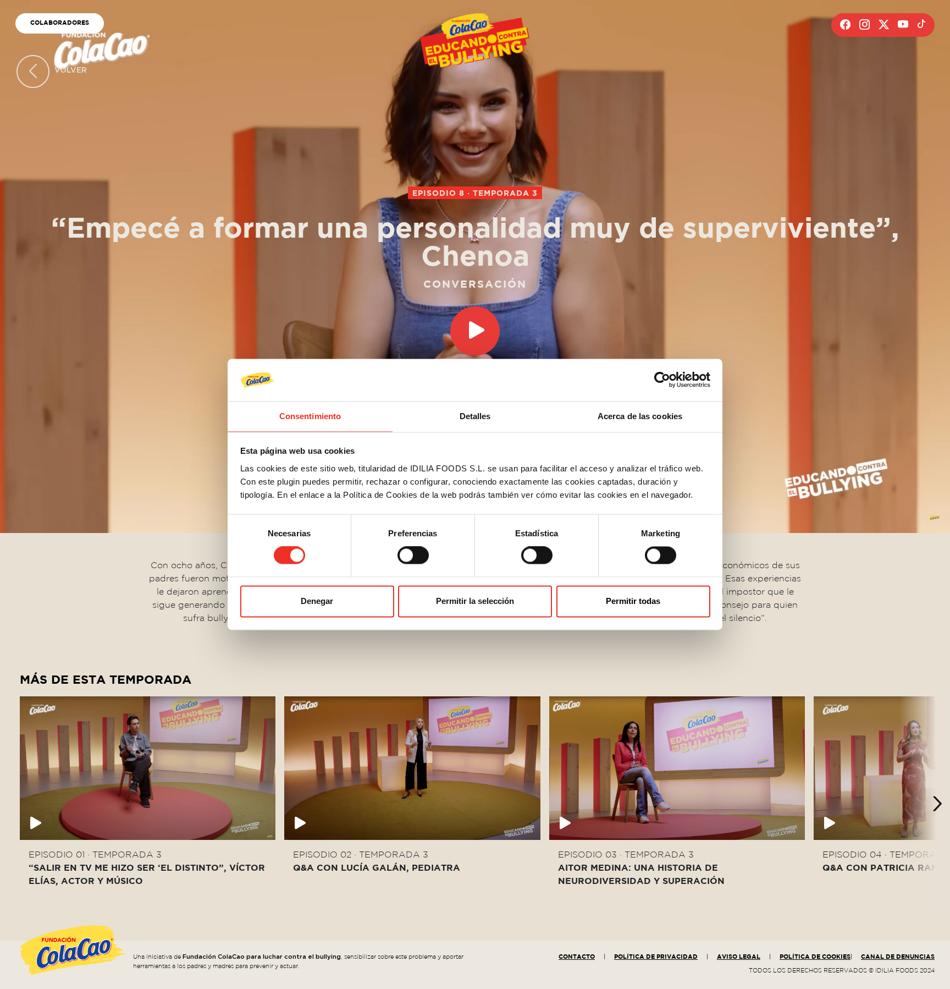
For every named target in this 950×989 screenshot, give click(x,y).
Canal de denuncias (898, 957)
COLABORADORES (59, 23)
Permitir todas (633, 601)
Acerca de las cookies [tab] (640, 416)
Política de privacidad (656, 957)
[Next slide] (937, 803)
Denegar (317, 601)
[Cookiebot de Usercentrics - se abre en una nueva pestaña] (662, 380)
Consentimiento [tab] (310, 416)
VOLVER (69, 70)
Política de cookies (815, 957)
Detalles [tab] (475, 416)
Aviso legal (738, 957)
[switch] (413, 555)
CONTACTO (577, 957)
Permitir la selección (475, 601)
